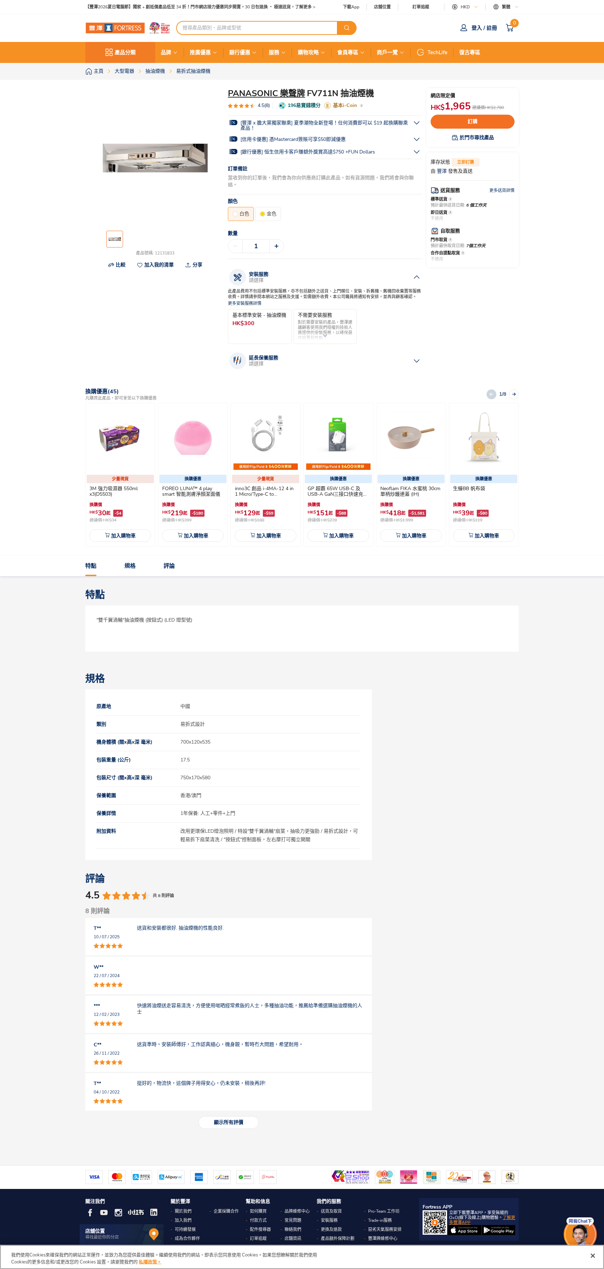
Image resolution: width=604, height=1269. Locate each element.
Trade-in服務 (380, 1220)
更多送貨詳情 (502, 190)
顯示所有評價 (228, 1122)
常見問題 (293, 1220)
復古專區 (469, 52)
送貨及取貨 (331, 1211)
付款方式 (258, 1220)
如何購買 (258, 1211)
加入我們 (183, 1220)
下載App (351, 7)
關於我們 (183, 1211)
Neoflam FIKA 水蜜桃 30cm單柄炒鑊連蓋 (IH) (410, 491)
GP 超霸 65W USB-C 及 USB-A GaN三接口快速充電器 (338, 494)
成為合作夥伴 (187, 1238)
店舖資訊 (293, 1238)
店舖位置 (382, 7)
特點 (90, 566)
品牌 (166, 52)
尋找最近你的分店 (102, 1237)
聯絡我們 (293, 1229)
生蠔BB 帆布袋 (469, 488)
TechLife (437, 52)
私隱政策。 (150, 1262)
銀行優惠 (239, 52)
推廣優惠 (200, 52)
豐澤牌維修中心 (382, 1238)
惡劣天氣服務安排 (385, 1229)
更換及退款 (331, 1229)
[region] (302, 1257)
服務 (274, 52)
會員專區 (347, 52)
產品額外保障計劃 (337, 1238)
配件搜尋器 (260, 1229)
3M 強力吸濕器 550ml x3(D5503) (113, 491)
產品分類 (125, 52)
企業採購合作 (226, 1211)
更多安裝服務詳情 (244, 303)
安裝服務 (329, 1220)
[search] (347, 28)
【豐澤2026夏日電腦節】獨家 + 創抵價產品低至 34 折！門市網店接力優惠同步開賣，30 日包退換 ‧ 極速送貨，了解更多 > (200, 7)
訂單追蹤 (420, 7)
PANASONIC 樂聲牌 (266, 93)
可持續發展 (185, 1229)
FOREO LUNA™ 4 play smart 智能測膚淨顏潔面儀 (191, 491)
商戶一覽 (387, 52)
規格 (130, 566)
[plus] (276, 246)
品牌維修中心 (297, 1211)
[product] (120, 438)
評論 (169, 566)
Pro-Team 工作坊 (384, 1211)
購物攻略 (308, 52)
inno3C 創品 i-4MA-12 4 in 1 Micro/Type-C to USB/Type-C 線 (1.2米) (264, 494)
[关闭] (593, 1255)
